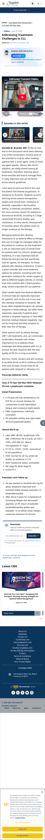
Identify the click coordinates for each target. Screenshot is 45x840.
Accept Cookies (22, 836)
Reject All (22, 829)
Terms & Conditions (22, 656)
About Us (22, 631)
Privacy (22, 653)
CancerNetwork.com (23, 642)
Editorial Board (22, 659)
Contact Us (22, 637)
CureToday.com (22, 639)
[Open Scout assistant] (32, 4)
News (26, 708)
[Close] (42, 792)
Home (4, 23)
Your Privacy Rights (22, 661)
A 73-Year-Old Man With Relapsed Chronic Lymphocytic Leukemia (19, 556)
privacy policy (11, 543)
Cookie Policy (20, 818)
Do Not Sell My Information (22, 650)
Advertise (22, 634)
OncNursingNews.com (22, 648)
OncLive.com (22, 645)
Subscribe (32, 536)
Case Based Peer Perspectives (20, 23)
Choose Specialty (20, 10)
